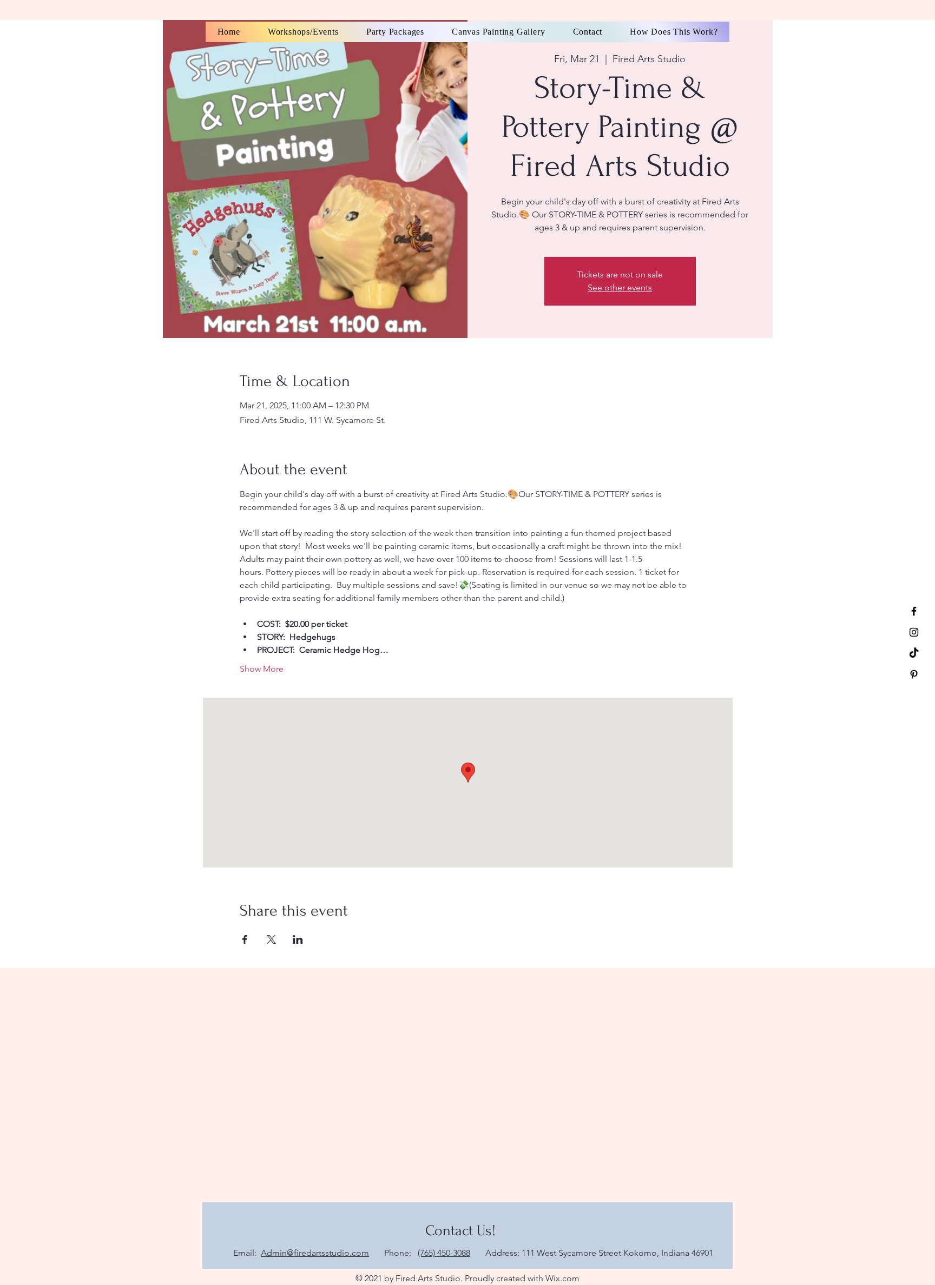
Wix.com (562, 1278)
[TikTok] (914, 653)
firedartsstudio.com (331, 1253)
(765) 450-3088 (444, 1253)
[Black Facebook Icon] (914, 611)
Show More (262, 669)
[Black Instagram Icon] (914, 632)
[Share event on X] (271, 939)
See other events (620, 287)
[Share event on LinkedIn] (298, 939)
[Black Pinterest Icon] (914, 674)
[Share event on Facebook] (245, 939)
